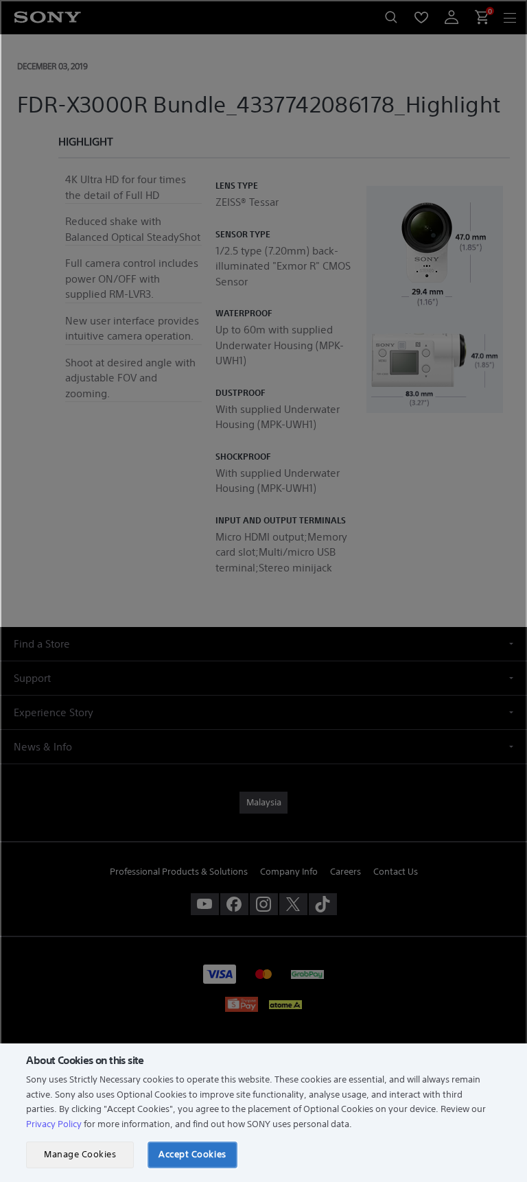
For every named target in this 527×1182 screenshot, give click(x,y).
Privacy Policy (54, 1124)
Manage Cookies (80, 1154)
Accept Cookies (192, 1154)
